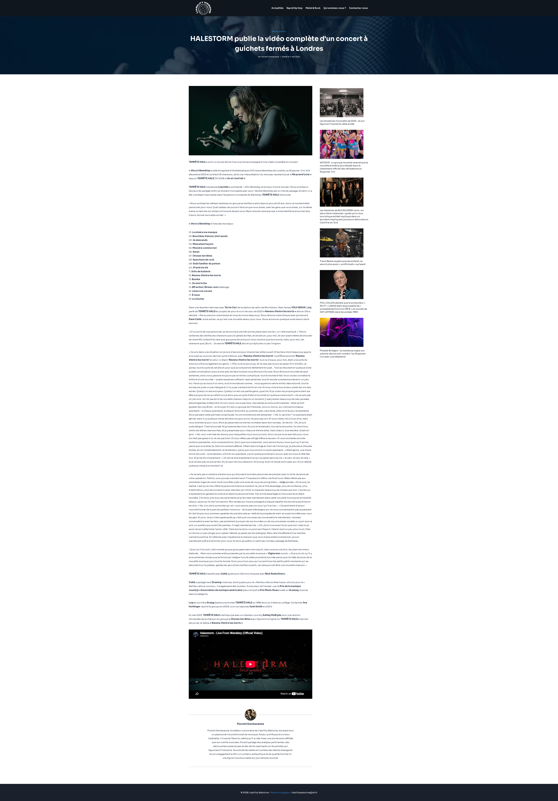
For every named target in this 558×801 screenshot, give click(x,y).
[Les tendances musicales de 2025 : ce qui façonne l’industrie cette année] (344, 102)
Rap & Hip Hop (295, 8)
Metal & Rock (313, 8)
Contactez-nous (358, 8)
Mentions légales (280, 792)
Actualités (277, 8)
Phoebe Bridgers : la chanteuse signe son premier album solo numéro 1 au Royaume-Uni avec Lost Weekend (343, 353)
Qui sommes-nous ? (334, 8)
